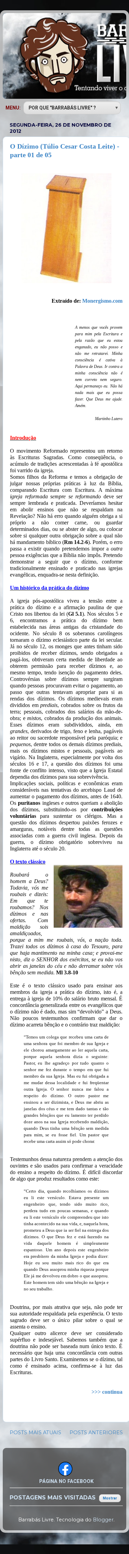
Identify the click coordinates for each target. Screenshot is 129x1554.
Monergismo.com (102, 301)
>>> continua (107, 1392)
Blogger (103, 1520)
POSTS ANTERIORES (96, 1432)
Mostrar (110, 1498)
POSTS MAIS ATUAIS (35, 1432)
